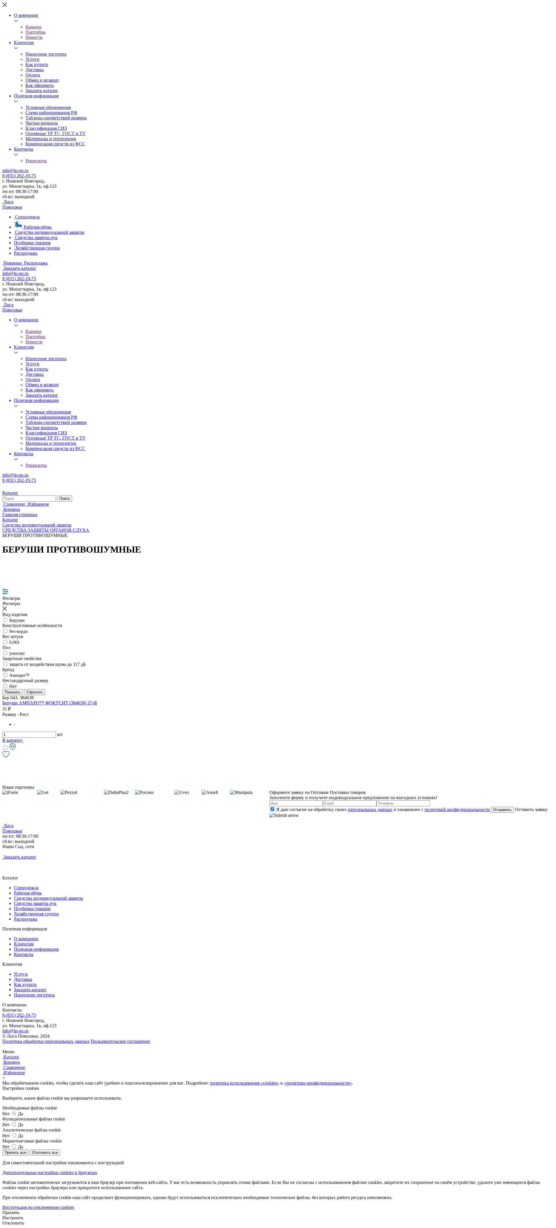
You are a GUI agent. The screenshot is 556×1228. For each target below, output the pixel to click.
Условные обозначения (48, 107)
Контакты (23, 149)
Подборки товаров (32, 908)
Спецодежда (26, 887)
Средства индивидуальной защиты (48, 898)
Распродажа (25, 919)
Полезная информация (36, 95)
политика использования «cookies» (244, 1083)
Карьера (33, 26)
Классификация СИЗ (46, 128)
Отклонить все (45, 1152)
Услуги (32, 59)
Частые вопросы (41, 123)
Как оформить (39, 85)
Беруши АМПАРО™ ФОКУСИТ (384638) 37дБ (49, 702)
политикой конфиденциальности (457, 809)
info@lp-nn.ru (15, 170)
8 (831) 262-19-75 (19, 175)
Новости (34, 37)
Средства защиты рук (35, 903)
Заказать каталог (41, 90)
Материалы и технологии (50, 138)
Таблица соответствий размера (56, 117)
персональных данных (370, 809)
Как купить (36, 64)
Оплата (32, 74)
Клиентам (24, 42)
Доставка (34, 69)
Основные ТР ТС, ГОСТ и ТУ (55, 133)
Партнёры (35, 32)
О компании (26, 15)
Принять (10, 1212)
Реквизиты (36, 160)
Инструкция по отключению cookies (38, 1207)
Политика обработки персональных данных (45, 1041)
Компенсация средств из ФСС (55, 143)
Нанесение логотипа (45, 54)
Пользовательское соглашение (120, 1041)
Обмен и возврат (42, 80)
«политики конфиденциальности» (318, 1083)
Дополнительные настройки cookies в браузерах (49, 1172)
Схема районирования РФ (51, 112)
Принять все (15, 1152)
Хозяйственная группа (36, 913)
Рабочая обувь (28, 892)
